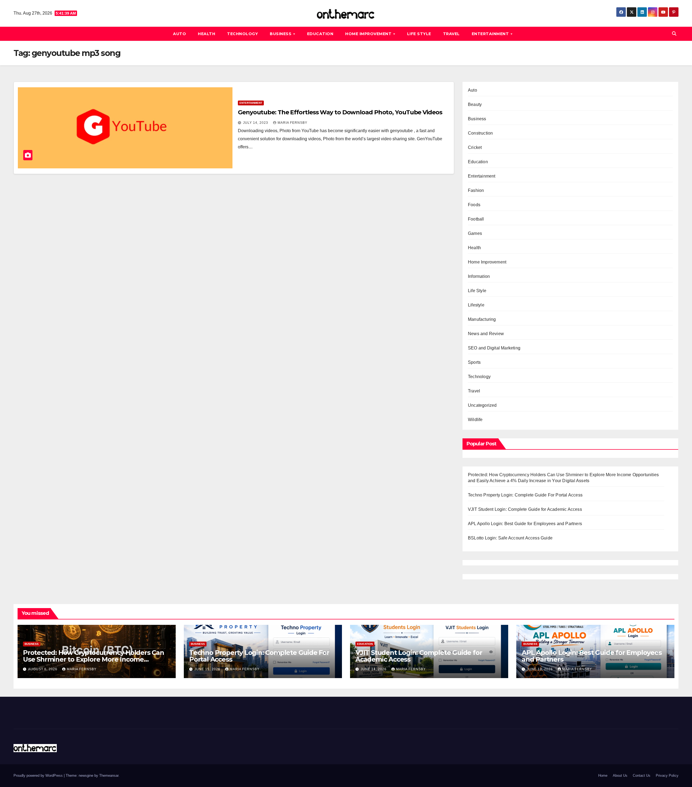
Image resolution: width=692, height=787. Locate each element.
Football (476, 219)
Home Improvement (369, 33)
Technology (242, 33)
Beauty (475, 104)
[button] (674, 33)
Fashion (476, 190)
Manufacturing (482, 319)
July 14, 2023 (256, 123)
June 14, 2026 (374, 669)
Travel (451, 33)
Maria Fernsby (292, 123)
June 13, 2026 (540, 669)
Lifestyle (476, 305)
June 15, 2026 (207, 669)
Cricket (475, 147)
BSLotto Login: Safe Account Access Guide (510, 538)
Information (479, 276)
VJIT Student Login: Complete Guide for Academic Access (525, 509)
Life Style (419, 33)
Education (320, 33)
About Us (620, 775)
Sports (474, 362)
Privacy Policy (667, 775)
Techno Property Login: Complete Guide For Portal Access (525, 495)
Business (281, 33)
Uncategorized (482, 405)
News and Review (486, 333)
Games (475, 233)
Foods (474, 204)
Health (206, 33)
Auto (179, 33)
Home (602, 775)
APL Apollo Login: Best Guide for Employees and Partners (525, 523)
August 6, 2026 (43, 669)
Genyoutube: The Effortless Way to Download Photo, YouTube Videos (340, 112)
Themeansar (108, 775)
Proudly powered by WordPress (39, 775)
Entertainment (491, 33)
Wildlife (475, 419)
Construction (480, 133)
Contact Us (641, 775)
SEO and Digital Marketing (494, 348)
